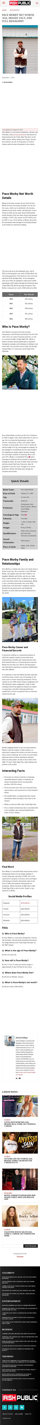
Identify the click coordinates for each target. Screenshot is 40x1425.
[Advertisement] (20, 106)
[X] (16, 1407)
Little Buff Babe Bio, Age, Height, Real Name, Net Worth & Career (20, 1124)
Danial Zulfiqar (8, 82)
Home (4, 10)
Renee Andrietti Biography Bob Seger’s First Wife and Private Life (19, 1197)
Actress (7, 1120)
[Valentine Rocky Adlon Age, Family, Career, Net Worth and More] (20, 1216)
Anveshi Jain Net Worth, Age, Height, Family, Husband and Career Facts (18, 1160)
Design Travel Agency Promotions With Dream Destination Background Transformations (16, 1375)
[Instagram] (10, 1407)
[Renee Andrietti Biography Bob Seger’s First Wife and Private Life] (20, 1179)
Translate (20, 1256)
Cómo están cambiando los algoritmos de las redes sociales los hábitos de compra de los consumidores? (19, 1361)
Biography (15, 10)
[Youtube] (22, 1407)
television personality (19, 134)
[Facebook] (4, 1407)
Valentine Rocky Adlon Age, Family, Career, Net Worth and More (19, 1234)
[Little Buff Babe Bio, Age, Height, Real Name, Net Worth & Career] (20, 1106)
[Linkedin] (16, 1078)
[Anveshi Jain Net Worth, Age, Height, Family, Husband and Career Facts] (20, 1143)
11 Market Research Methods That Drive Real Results (19, 1333)
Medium (32, 1070)
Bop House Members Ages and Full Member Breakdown (19, 1305)
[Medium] (19, 1078)
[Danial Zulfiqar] (9, 1057)
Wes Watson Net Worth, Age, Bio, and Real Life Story (18, 1290)
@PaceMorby (25, 903)
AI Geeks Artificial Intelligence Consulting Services (19, 1345)
